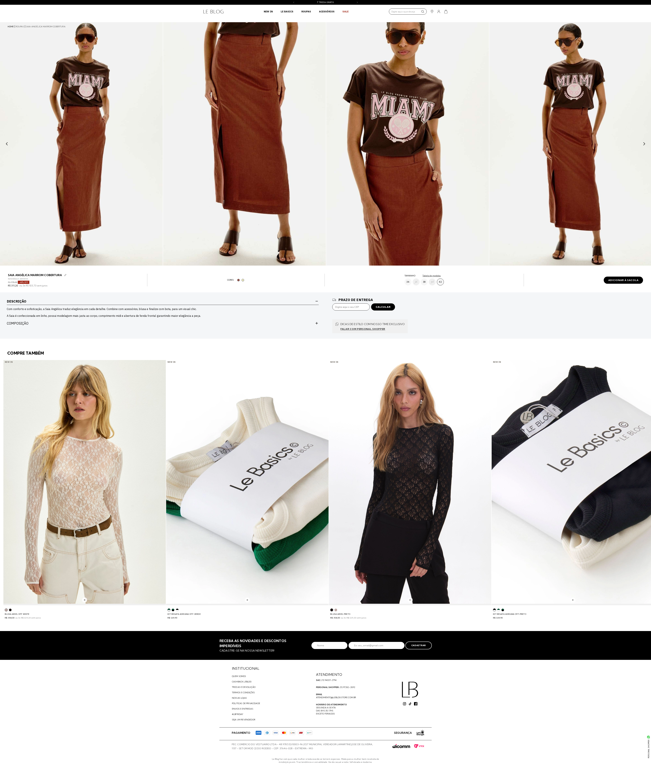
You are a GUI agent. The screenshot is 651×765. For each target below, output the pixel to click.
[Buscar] (423, 11)
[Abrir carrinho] (446, 11)
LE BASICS (287, 11)
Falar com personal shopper (362, 329)
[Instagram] (404, 704)
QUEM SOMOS (239, 676)
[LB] (410, 690)
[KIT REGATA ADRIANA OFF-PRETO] (177, 609)
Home (11, 26)
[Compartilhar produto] (65, 275)
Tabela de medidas (431, 276)
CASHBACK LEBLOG (242, 681)
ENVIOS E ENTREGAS (242, 709)
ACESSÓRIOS (327, 11)
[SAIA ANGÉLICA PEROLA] (243, 280)
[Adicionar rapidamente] (84, 600)
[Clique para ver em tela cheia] (81, 144)
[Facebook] (416, 704)
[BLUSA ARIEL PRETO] (10, 609)
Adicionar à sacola (623, 280)
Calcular (383, 306)
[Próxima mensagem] (357, 2)
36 (416, 281)
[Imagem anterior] (6, 144)
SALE (345, 11)
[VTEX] (419, 746)
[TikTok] (410, 704)
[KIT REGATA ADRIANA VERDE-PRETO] (173, 609)
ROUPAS (306, 11)
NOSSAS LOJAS (239, 698)
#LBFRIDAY (237, 714)
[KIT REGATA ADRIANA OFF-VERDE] (498, 609)
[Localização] (432, 11)
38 (424, 281)
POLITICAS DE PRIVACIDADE (246, 703)
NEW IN (268, 11)
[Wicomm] (401, 746)
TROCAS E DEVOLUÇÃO (243, 687)
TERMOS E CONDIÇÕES (243, 692)
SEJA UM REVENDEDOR (243, 719)
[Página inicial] (213, 11)
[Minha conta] (438, 11)
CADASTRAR (418, 645)
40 (432, 281)
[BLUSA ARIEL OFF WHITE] (335, 609)
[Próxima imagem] (644, 144)
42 (440, 281)
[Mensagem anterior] (294, 2)
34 (407, 281)
